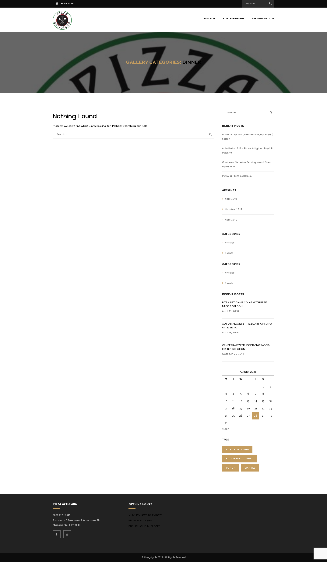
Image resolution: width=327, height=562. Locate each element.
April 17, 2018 (230, 311)
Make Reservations (263, 18)
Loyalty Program (233, 18)
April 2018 (231, 198)
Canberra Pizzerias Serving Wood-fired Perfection (246, 347)
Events (229, 253)
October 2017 (233, 209)
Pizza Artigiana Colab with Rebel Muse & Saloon (245, 304)
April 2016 (231, 219)
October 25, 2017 (233, 353)
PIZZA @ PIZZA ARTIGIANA (237, 176)
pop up (230, 467)
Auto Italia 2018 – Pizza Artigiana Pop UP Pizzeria (247, 325)
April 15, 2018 (230, 332)
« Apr (225, 428)
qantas (250, 467)
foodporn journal (239, 458)
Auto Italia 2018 (237, 449)
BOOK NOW (67, 3)
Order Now (209, 18)
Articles (229, 242)
